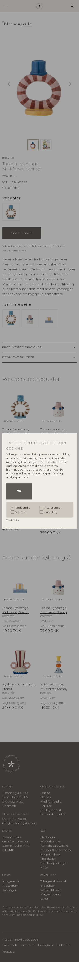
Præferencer (53, 507)
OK (19, 491)
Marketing (51, 512)
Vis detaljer (13, 520)
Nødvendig (22, 507)
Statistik (20, 512)
